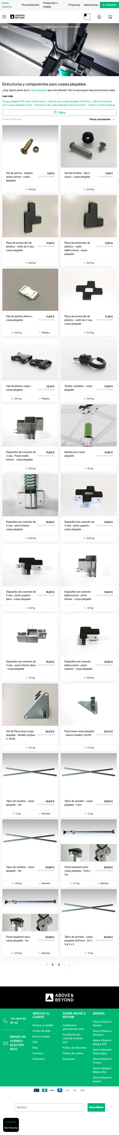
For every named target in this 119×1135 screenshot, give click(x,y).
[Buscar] (87, 17)
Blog (35, 1047)
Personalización (30, 4)
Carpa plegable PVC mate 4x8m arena (24, 101)
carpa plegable (38, 90)
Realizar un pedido (43, 1025)
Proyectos (74, 4)
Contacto (111, 4)
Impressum (69, 1058)
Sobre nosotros (7, 4)
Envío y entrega (41, 1036)
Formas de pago (42, 1030)
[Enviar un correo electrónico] (5, 1043)
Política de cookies (73, 1053)
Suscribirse (96, 1107)
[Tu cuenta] (99, 17)
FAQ (35, 1042)
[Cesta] (110, 17)
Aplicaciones (91, 4)
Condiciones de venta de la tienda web (73, 1038)
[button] (11, 1125)
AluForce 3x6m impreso (101, 105)
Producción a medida (50, 4)
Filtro (61, 112)
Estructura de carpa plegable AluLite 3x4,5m (60, 105)
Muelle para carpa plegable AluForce (69, 101)
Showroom (39, 1058)
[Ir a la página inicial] (19, 16)
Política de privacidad (74, 1047)
